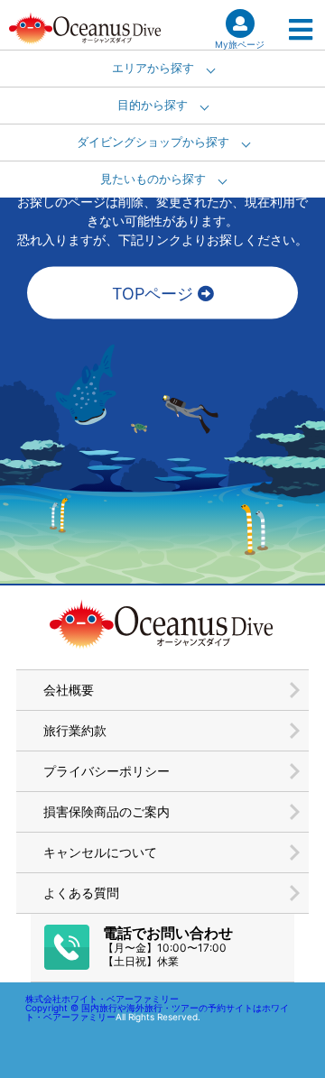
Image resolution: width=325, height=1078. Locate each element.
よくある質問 (81, 892)
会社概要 (68, 689)
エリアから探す (153, 68)
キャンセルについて (100, 852)
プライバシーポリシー (106, 771)
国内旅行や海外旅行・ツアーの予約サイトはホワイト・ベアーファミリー (157, 1012)
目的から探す (152, 105)
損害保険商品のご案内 (106, 811)
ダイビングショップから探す (153, 142)
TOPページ (155, 292)
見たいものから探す (153, 179)
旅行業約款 (75, 730)
